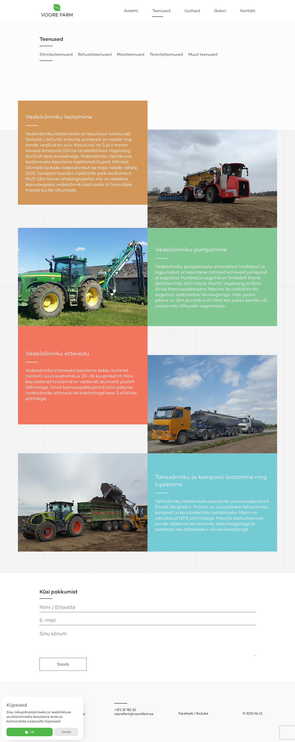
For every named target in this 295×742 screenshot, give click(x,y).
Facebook (185, 713)
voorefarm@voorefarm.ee (133, 714)
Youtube (202, 713)
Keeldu (66, 732)
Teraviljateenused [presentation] (166, 54)
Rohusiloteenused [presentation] (94, 54)
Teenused (161, 11)
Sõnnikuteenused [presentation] (56, 54)
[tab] (56, 54)
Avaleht (131, 11)
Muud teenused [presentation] (202, 54)
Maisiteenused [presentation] (130, 54)
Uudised (192, 11)
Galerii (220, 11)
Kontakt (247, 11)
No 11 (258, 713)
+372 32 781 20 (125, 710)
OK (31, 732)
